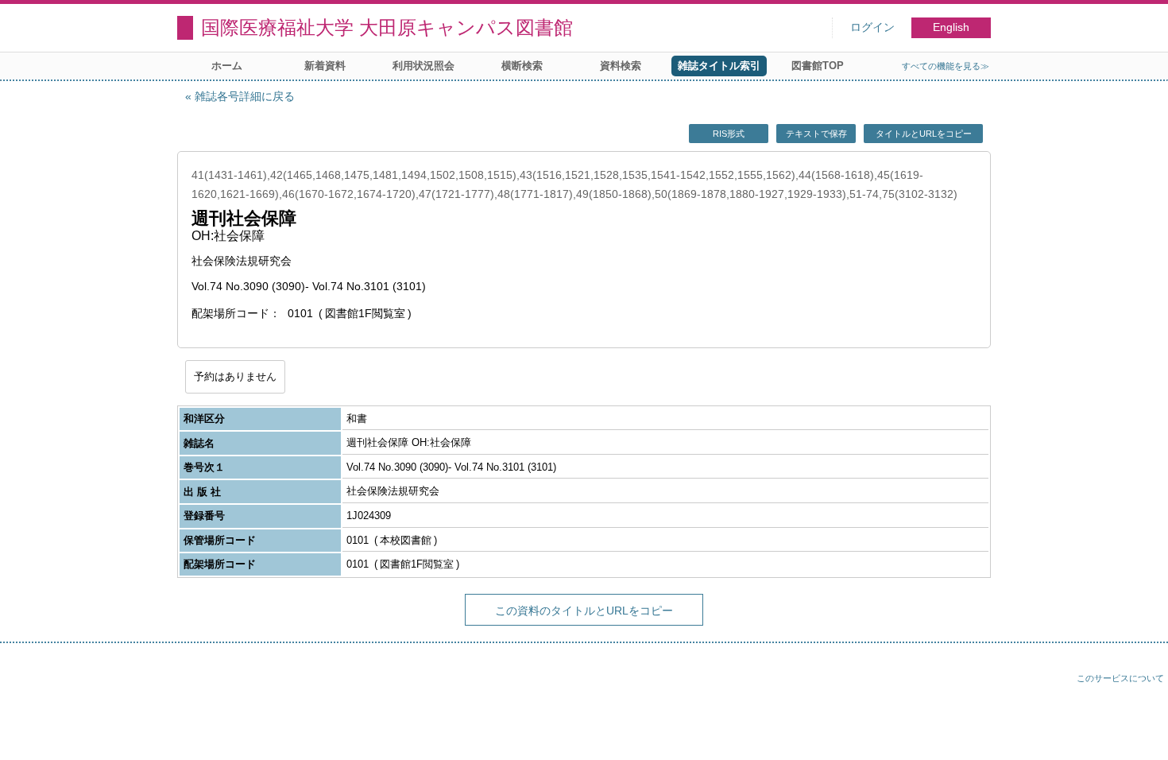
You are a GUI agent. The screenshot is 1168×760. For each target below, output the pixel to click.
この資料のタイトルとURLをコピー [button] (584, 610)
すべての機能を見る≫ (945, 66)
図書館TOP (817, 66)
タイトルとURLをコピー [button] (924, 133)
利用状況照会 (423, 66)
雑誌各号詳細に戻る (245, 96)
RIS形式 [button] (729, 133)
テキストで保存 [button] (816, 133)
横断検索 (522, 66)
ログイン (872, 27)
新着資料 (325, 66)
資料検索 (620, 66)
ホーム (226, 66)
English (951, 27)
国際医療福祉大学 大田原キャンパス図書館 (387, 27)
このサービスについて (1120, 678)
